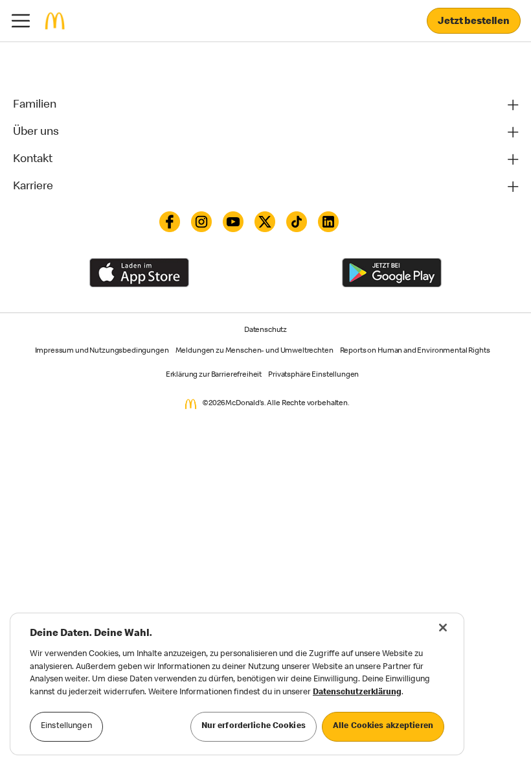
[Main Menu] (20, 20)
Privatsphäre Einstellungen (313, 375)
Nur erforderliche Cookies (253, 726)
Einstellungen (66, 726)
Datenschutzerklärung (357, 692)
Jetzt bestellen (474, 22)
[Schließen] (443, 627)
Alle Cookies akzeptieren (383, 726)
